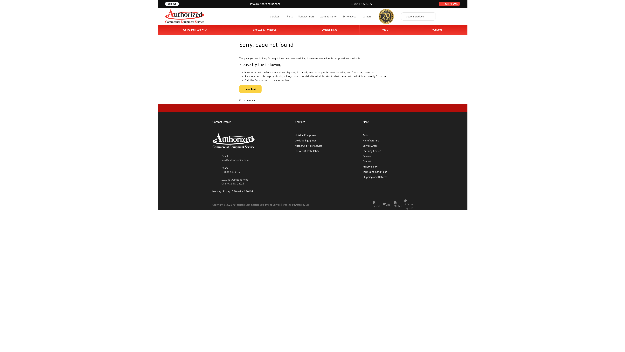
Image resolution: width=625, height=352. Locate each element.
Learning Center (328, 16)
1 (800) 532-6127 (231, 171)
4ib (307, 204)
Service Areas (350, 16)
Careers (367, 16)
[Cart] (456, 16)
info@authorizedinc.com (235, 160)
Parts (290, 16)
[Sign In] (444, 16)
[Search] (431, 16)
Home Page (250, 89)
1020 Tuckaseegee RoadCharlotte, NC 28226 (235, 181)
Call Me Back (451, 4)
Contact (172, 4)
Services (275, 16)
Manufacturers (306, 16)
